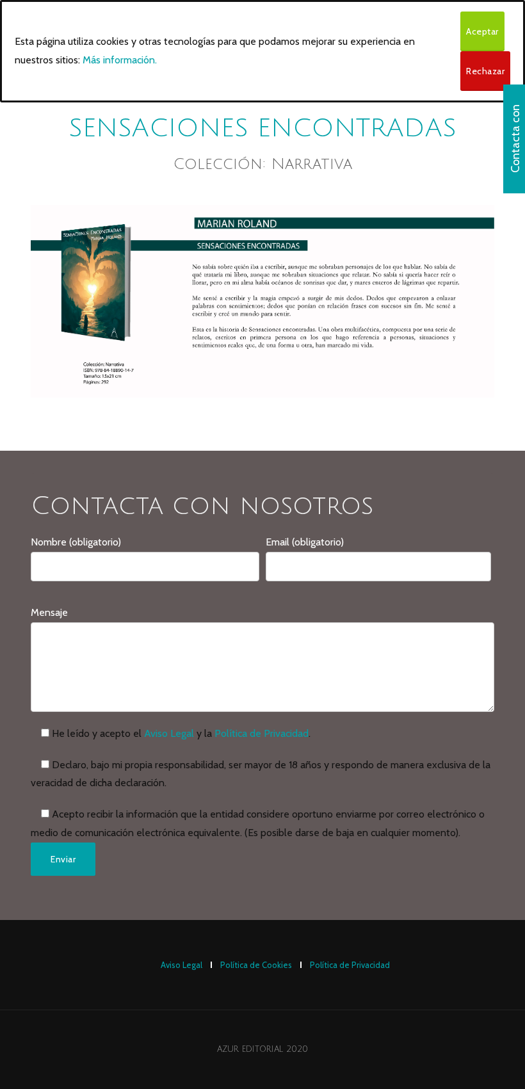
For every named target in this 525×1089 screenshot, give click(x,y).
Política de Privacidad (261, 733)
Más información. (120, 60)
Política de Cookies (256, 965)
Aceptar (482, 31)
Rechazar (485, 71)
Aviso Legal (169, 733)
